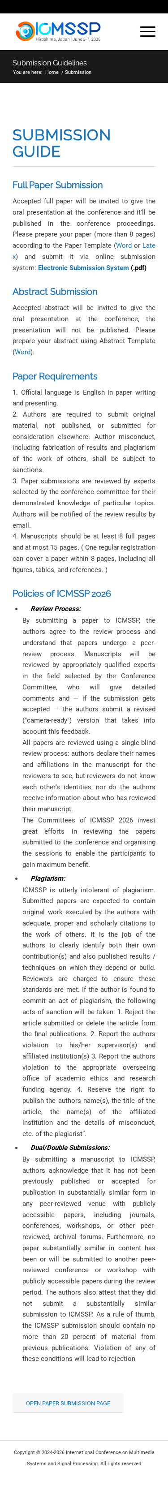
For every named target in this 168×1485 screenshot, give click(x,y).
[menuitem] (122, 32)
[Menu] (143, 32)
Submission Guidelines (50, 63)
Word (124, 245)
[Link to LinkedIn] (135, 1474)
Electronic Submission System (83, 268)
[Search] (122, 32)
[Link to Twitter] (148, 1474)
